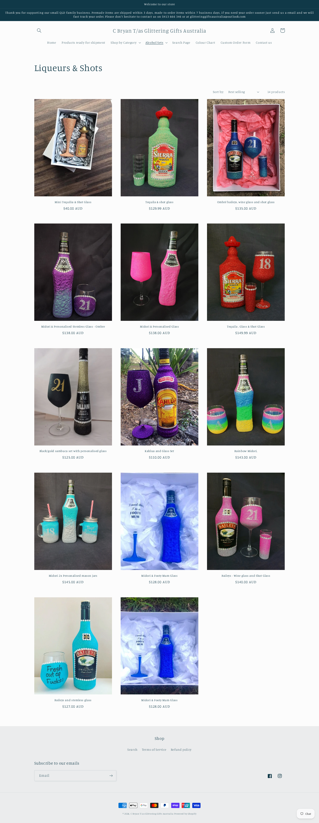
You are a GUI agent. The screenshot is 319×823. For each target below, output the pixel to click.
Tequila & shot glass (159, 202)
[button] (39, 30)
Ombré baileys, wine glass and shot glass (246, 202)
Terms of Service (154, 749)
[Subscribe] (111, 775)
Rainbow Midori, (245, 451)
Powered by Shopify (185, 813)
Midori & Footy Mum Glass (159, 575)
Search (132, 749)
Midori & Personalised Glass (159, 326)
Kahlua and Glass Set (159, 451)
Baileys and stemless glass (72, 700)
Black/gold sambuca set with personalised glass (73, 451)
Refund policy (181, 749)
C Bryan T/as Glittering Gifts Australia (152, 813)
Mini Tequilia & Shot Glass (73, 202)
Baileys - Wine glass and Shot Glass (246, 575)
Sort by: (218, 92)
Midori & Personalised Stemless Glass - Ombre (73, 326)
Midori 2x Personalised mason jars (73, 575)
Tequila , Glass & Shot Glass (246, 326)
